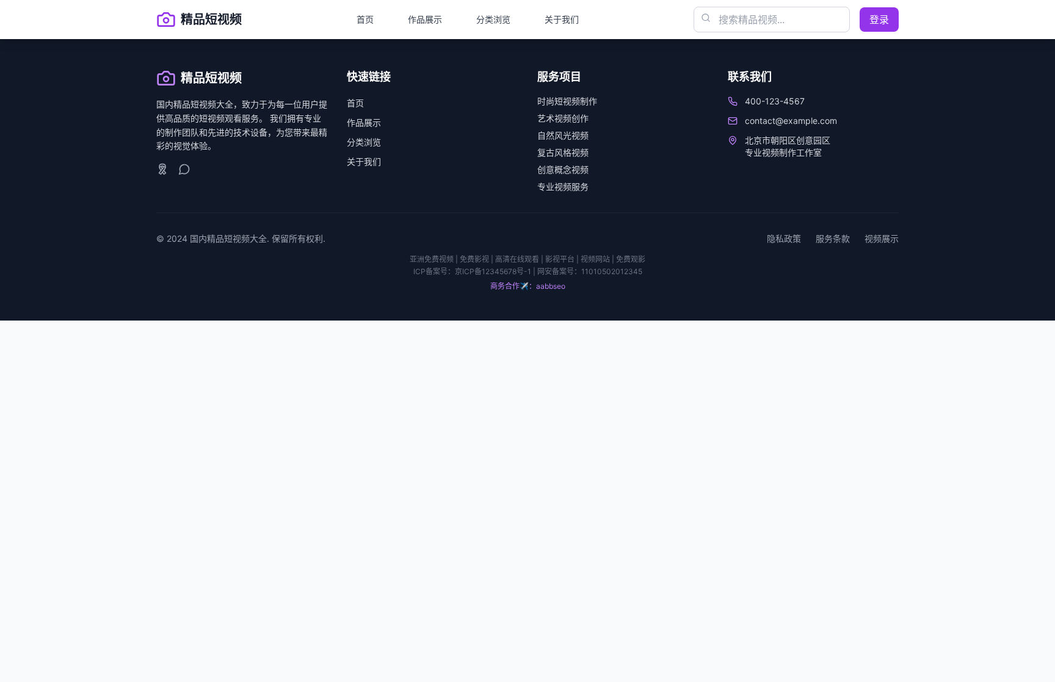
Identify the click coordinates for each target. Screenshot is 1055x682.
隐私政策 (784, 238)
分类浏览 (493, 19)
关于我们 (562, 19)
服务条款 (833, 238)
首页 (365, 19)
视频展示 (882, 238)
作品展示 (425, 19)
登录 (879, 19)
